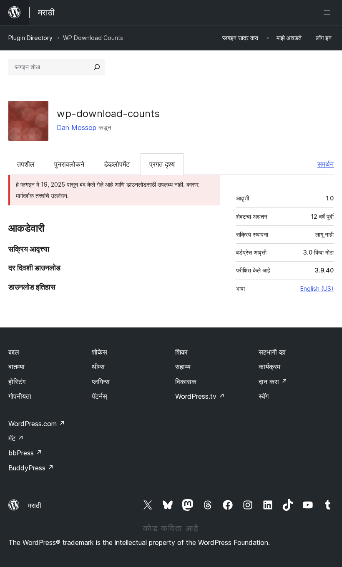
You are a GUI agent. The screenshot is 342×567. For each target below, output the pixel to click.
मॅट (16, 438)
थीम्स (98, 366)
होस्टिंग (16, 381)
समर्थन (325, 164)
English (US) (317, 288)
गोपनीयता (19, 396)
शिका (181, 352)
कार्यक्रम (269, 366)
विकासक (185, 381)
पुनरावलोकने (69, 164)
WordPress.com (36, 424)
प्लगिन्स (101, 381)
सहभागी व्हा (272, 352)
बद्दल (13, 352)
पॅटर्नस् (99, 396)
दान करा (273, 381)
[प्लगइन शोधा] (96, 67)
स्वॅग (264, 396)
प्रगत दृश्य (162, 164)
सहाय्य (183, 366)
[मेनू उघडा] (328, 12)
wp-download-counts (108, 113)
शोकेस (99, 352)
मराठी (34, 505)
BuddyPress (31, 468)
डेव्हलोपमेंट (117, 164)
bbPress (25, 453)
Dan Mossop (76, 127)
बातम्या (16, 366)
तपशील (26, 164)
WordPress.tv (200, 396)
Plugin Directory (30, 37)
